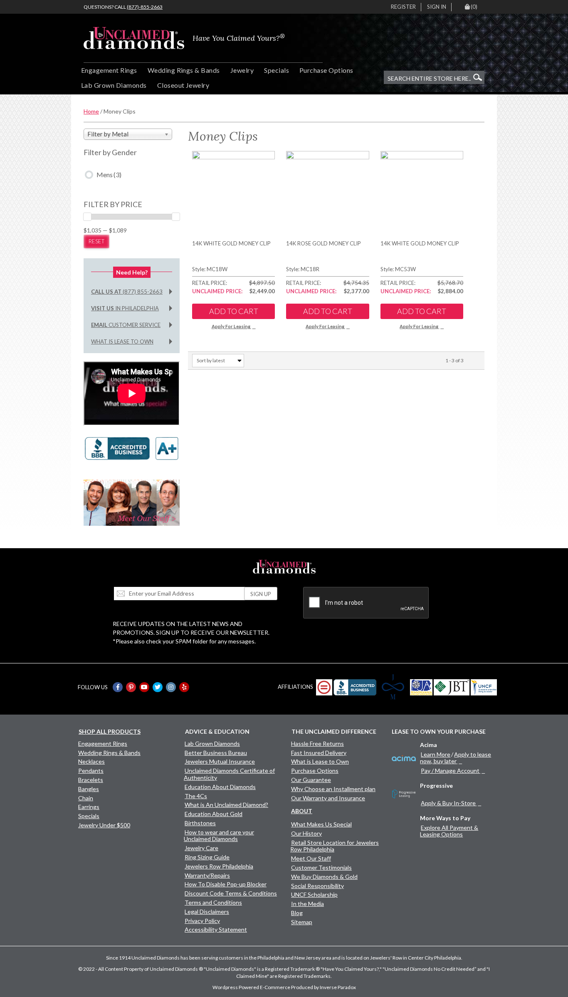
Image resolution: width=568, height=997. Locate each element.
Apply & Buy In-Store (448, 803)
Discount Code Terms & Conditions (231, 893)
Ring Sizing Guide (207, 857)
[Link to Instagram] (171, 687)
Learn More (435, 754)
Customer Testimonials (321, 867)
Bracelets (90, 779)
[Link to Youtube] (144, 687)
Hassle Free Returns (317, 743)
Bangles (88, 788)
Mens (108, 174)
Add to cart (233, 311)
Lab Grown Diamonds (114, 85)
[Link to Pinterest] (131, 687)
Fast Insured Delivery (318, 752)
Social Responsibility (317, 885)
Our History (306, 833)
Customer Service (126, 325)
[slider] (87, 217)
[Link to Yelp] (184, 687)
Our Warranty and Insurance (328, 798)
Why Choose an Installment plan (333, 788)
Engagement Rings (109, 70)
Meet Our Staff (311, 858)
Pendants (91, 770)
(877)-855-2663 (145, 7)
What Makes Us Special (321, 824)
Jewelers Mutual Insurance (220, 761)
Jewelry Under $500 (104, 825)
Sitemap (301, 921)
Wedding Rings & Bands (184, 70)
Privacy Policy (202, 920)
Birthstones (200, 822)
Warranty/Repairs (207, 875)
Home (91, 111)
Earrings (88, 806)
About (301, 810)
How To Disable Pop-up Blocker (226, 884)
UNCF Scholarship (314, 894)
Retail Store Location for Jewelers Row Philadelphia (334, 846)
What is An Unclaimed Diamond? (226, 804)
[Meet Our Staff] (132, 501)
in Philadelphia (125, 308)
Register (403, 6)
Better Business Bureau (216, 752)
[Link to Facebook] (118, 687)
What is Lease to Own (122, 341)
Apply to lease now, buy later (455, 757)
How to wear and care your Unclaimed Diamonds (219, 836)
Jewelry (242, 70)
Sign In (436, 6)
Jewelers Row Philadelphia (219, 866)
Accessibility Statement (216, 929)
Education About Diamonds (220, 786)
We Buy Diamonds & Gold (324, 876)
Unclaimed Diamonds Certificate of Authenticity (229, 774)
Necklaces (91, 761)
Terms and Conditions (213, 902)
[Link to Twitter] (158, 687)
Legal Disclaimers (207, 911)
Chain (85, 798)
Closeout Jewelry (183, 85)
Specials (276, 70)
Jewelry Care (201, 847)
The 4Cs (196, 795)
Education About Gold (213, 813)
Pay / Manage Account (450, 770)
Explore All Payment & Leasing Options (449, 831)
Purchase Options (326, 70)
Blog (297, 912)
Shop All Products (110, 731)
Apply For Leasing (231, 326)
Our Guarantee (311, 779)
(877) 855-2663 (127, 291)
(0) (474, 6)
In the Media (307, 903)
